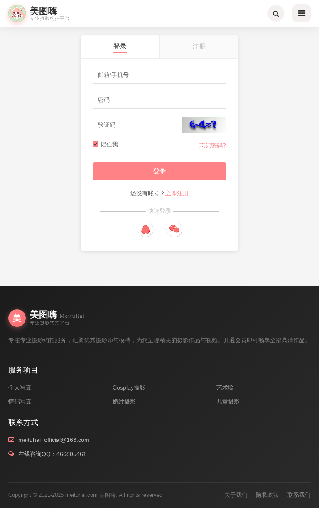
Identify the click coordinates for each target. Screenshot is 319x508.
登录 (159, 171)
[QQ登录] (145, 229)
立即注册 (177, 193)
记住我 (109, 144)
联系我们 (299, 494)
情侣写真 (20, 401)
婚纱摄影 (124, 401)
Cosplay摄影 (129, 387)
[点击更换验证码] (204, 125)
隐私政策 (267, 494)
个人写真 (20, 387)
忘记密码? (212, 146)
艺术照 (225, 387)
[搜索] (275, 13)
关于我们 (236, 494)
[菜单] (301, 13)
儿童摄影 (228, 401)
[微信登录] (174, 229)
